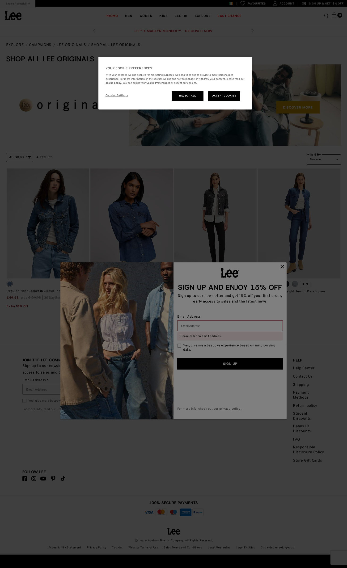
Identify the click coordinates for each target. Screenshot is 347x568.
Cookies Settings (117, 95)
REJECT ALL (187, 95)
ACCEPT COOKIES (224, 95)
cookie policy (113, 83)
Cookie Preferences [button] (158, 83)
